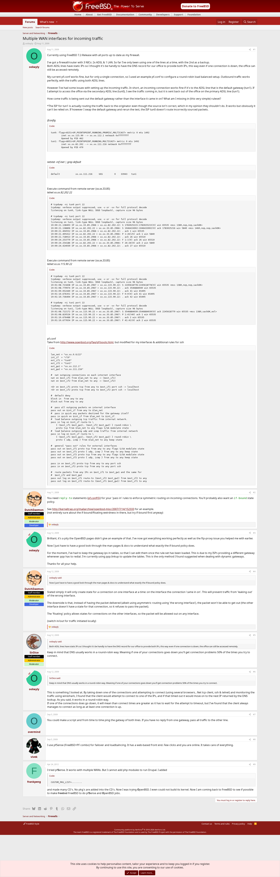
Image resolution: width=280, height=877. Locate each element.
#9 (254, 764)
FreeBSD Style (32, 823)
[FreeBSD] (107, 11)
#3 (254, 533)
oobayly (29, 43)
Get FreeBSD (104, 14)
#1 (254, 49)
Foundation (194, 14)
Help (249, 823)
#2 (254, 492)
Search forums (42, 27)
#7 (254, 714)
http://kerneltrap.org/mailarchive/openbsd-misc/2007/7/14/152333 (93, 509)
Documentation (125, 14)
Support (178, 14)
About (89, 14)
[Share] (250, 50)
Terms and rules (222, 823)
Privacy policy (238, 823)
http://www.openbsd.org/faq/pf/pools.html (86, 342)
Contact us (207, 823)
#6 (254, 671)
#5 (254, 635)
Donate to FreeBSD (195, 6)
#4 (254, 571)
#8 (254, 739)
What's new (47, 22)
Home (77, 14)
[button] (56, 22)
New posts (28, 27)
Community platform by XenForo (140, 829)
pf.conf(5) (94, 498)
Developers (162, 14)
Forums (30, 22)
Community (145, 14)
